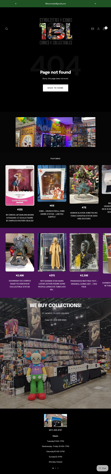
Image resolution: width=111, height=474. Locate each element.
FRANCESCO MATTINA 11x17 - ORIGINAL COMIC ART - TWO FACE (84, 284)
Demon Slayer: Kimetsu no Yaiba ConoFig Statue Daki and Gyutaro (84, 216)
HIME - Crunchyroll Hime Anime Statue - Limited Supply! (52, 214)
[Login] (98, 29)
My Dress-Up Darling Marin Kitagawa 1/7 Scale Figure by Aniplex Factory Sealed (20, 218)
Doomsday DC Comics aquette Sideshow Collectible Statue (20, 284)
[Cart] (104, 29)
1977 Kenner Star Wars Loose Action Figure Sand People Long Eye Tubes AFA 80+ (52, 285)
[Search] (6, 29)
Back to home (55, 88)
